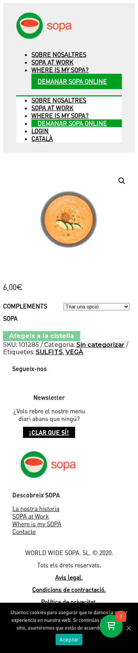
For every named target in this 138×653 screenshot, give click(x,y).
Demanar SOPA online (72, 81)
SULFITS (49, 352)
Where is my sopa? (60, 70)
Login (40, 131)
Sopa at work (52, 62)
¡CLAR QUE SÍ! (49, 432)
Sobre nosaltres (58, 54)
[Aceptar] (128, 628)
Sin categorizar (100, 344)
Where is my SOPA (36, 524)
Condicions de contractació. (69, 589)
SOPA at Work (30, 516)
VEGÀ (74, 352)
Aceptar (69, 639)
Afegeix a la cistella (41, 336)
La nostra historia (35, 508)
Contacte (24, 531)
